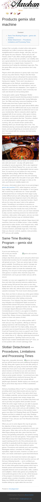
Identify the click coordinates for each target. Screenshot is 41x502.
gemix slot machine (8, 187)
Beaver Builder (29, 495)
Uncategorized (13, 489)
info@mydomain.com (26, 499)
